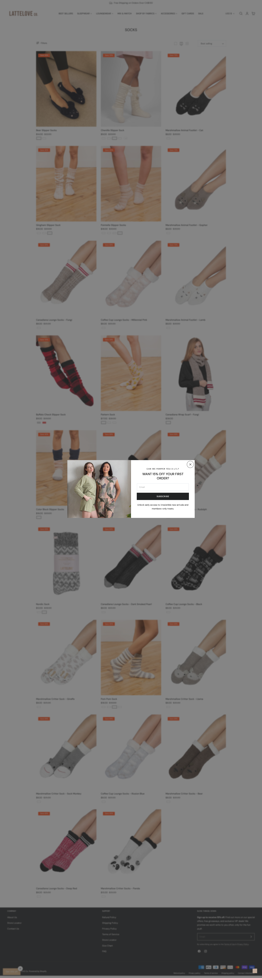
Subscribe (163, 496)
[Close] (190, 464)
